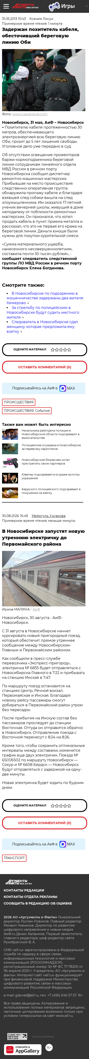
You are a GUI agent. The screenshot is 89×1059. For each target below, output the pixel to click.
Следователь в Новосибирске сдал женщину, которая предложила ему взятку (42, 327)
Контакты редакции (24, 890)
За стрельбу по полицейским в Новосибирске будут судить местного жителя (43, 312)
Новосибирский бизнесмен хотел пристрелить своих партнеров (46, 461)
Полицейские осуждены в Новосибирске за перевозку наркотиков (51, 447)
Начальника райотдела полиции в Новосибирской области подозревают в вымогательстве (50, 434)
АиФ (36, 609)
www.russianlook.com (29, 114)
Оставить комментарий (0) (44, 367)
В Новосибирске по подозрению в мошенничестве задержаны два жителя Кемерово (45, 298)
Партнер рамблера (43, 1036)
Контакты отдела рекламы (30, 897)
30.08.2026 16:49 (15, 516)
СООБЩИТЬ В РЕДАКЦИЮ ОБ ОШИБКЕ (38, 903)
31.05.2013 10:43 (14, 19)
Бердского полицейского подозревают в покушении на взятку (51, 491)
